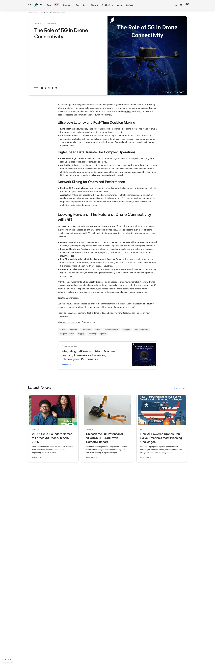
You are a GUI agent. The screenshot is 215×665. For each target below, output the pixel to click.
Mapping (81, 334)
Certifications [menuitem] (108, 5)
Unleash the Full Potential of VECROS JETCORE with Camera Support (104, 438)
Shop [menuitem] (49, 5)
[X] (45, 87)
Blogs (36, 13)
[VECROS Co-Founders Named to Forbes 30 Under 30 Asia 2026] (53, 410)
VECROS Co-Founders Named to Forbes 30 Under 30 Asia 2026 (52, 438)
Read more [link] (66, 365)
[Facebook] (42, 87)
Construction (86, 330)
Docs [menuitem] (85, 5)
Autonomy (73, 330)
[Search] (176, 5)
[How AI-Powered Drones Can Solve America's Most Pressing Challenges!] (162, 410)
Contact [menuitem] (129, 5)
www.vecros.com (70, 322)
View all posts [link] (180, 388)
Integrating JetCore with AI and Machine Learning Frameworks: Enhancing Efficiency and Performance (88, 355)
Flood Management (141, 330)
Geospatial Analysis (67, 334)
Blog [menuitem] (77, 5)
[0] (185, 5)
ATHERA (63, 330)
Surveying (92, 334)
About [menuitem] (119, 5)
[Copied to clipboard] (55, 87)
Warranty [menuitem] (95, 5)
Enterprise (126, 330)
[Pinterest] (49, 87)
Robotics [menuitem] (66, 5)
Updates (103, 334)
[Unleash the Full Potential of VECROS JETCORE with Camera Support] (108, 410)
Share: (36, 88)
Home (30, 13)
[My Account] (181, 5)
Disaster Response (111, 330)
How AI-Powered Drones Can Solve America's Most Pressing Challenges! (161, 438)
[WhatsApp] (52, 87)
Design (97, 330)
